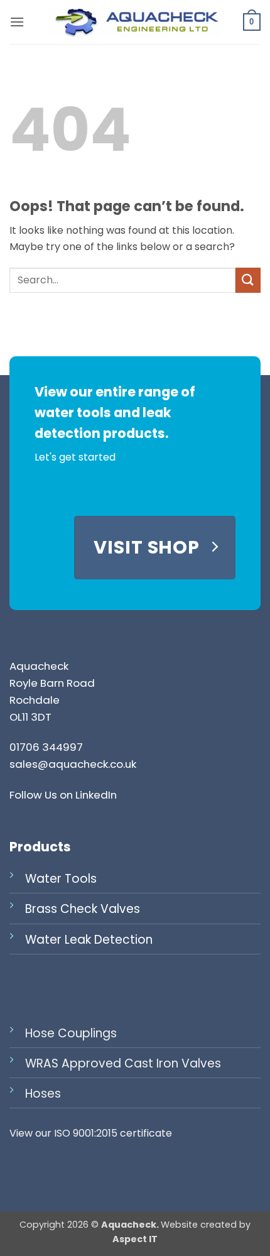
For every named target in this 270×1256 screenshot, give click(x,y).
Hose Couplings (71, 1033)
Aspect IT (135, 1239)
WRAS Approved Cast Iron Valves (123, 1063)
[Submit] (248, 280)
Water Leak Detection (89, 939)
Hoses (43, 1093)
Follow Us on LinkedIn (63, 794)
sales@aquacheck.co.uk (72, 764)
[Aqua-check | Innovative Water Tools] (135, 21)
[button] (16, 21)
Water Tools (61, 878)
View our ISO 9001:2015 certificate (90, 1133)
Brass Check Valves (82, 908)
